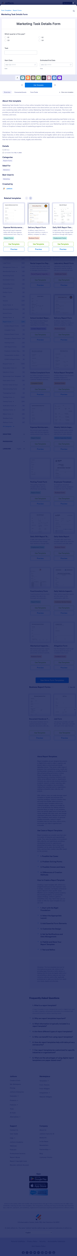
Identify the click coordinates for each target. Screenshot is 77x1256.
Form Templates (6, 10)
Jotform (9, 189)
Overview (7, 92)
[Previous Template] (22, 85)
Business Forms (34, 238)
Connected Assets (20, 92)
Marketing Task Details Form (14, 14)
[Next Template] (55, 85)
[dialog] (38, 628)
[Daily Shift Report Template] (63, 213)
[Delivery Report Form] (38, 213)
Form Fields (34, 92)
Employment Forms (60, 238)
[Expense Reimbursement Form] (14, 213)
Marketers (6, 170)
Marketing (6, 179)
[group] (14, 228)
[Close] (73, 3)
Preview (14, 249)
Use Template (39, 85)
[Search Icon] (74, 11)
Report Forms (17, 10)
